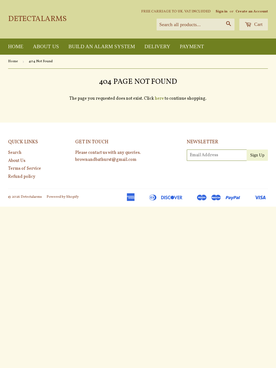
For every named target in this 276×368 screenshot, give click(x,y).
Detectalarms (37, 19)
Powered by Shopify (63, 197)
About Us (46, 46)
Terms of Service (24, 169)
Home (15, 46)
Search (15, 153)
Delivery (157, 46)
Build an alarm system (101, 46)
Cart (258, 24)
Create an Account (252, 11)
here (159, 99)
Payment (192, 46)
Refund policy (21, 177)
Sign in (221, 11)
